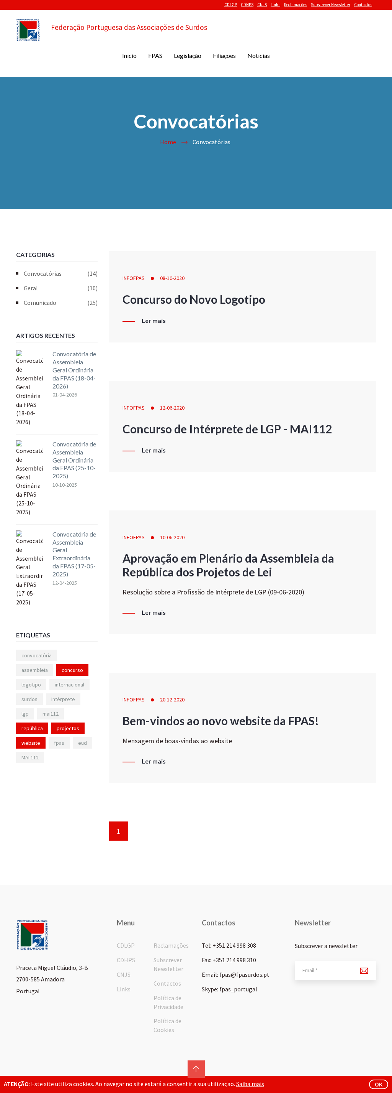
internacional (69, 684)
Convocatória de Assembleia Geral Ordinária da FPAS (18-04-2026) (74, 369)
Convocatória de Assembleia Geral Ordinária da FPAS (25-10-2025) (74, 459)
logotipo (31, 684)
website (30, 742)
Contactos (363, 4)
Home (168, 142)
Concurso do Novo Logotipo (193, 299)
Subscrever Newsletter (330, 4)
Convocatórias (61, 273)
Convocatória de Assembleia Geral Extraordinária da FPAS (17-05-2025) (74, 554)
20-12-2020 (172, 699)
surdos (29, 699)
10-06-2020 (172, 537)
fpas (59, 742)
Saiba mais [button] (250, 1084)
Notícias (258, 55)
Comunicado (61, 302)
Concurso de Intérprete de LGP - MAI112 (227, 429)
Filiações (224, 55)
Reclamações (295, 4)
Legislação (187, 55)
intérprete (63, 699)
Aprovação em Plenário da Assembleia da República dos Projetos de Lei (228, 565)
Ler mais (154, 320)
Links (275, 4)
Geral (61, 288)
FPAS (155, 55)
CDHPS (247, 4)
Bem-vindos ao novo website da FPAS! (220, 721)
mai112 (50, 713)
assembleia (34, 670)
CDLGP (230, 4)
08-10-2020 (172, 278)
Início (129, 55)
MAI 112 (30, 757)
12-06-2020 (172, 407)
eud (82, 742)
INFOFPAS (133, 278)
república (32, 728)
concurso (72, 670)
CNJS (262, 4)
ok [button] (378, 1084)
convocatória (36, 655)
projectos (68, 728)
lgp (25, 713)
